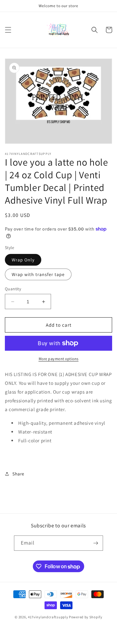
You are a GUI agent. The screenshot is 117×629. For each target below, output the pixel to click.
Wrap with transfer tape (38, 274)
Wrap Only (23, 260)
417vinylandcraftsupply (48, 617)
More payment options (59, 358)
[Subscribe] (95, 543)
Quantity (13, 289)
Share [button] (18, 474)
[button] (8, 30)
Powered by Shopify (85, 617)
